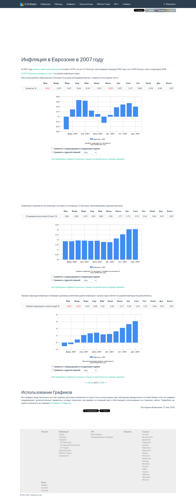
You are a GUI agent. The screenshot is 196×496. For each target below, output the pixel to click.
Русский (161, 10)
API (115, 4)
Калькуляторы (86, 4)
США (144, 469)
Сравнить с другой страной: (67, 152)
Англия (145, 434)
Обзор (61, 434)
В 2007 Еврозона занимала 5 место (37, 73)
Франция (146, 477)
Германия (146, 442)
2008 (102, 382)
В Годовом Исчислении (70, 445)
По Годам (64, 447)
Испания (146, 455)
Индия (145, 453)
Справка (126, 4)
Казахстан (146, 458)
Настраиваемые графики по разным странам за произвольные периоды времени (87, 159)
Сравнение (64, 455)
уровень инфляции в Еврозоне (46, 69)
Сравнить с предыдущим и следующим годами (77, 148)
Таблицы (58, 4)
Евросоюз (146, 450)
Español (172, 10)
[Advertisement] (98, 31)
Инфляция (45, 4)
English (151, 10)
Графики (70, 4)
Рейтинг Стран (103, 4)
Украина (145, 474)
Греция (145, 445)
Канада (145, 461)
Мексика (146, 464)
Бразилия (146, 439)
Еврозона (170, 4)
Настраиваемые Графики (102, 437)
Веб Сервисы (96, 434)
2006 (89, 382)
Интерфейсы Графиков (60, 403)
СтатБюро (30, 3)
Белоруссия (147, 437)
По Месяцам (65, 442)
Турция (145, 472)
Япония (145, 480)
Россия (145, 466)
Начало (44, 431)
